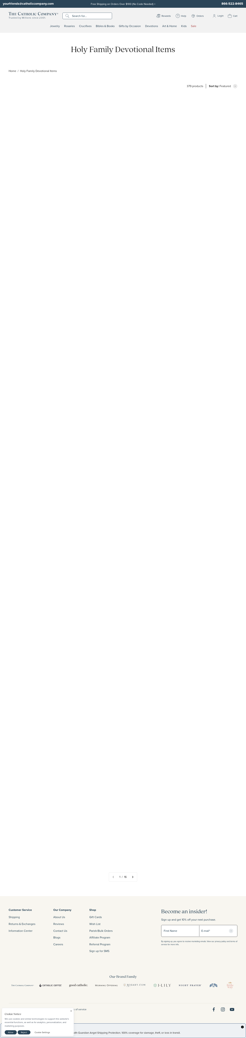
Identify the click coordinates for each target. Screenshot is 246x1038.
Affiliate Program (99, 937)
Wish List (94, 924)
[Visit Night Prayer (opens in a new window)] (190, 985)
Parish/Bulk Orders (101, 931)
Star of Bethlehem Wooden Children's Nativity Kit (40, 273)
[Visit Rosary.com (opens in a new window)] (134, 985)
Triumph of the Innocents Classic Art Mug (113, 569)
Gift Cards (95, 917)
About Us (59, 917)
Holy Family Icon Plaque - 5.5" (105, 760)
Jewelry (55, 26)
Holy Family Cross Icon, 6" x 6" (184, 664)
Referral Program (99, 944)
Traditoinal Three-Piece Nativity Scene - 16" (37, 664)
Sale (193, 26)
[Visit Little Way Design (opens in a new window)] (230, 985)
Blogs (56, 937)
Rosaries (69, 26)
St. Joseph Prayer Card (101, 369)
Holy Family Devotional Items (38, 71)
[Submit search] (67, 16)
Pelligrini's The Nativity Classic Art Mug (189, 469)
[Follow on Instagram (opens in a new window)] (222, 1009)
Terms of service (77, 1009)
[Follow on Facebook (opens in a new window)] (213, 1009)
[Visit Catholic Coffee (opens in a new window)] (50, 985)
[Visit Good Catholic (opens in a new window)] (78, 985)
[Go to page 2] (132, 876)
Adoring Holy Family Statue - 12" (30, 859)
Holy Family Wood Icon (101, 173)
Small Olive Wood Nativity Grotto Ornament (192, 369)
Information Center (20, 931)
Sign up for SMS (99, 951)
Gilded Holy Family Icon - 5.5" (105, 273)
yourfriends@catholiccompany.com (28, 3)
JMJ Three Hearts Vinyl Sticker (106, 664)
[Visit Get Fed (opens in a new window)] (213, 985)
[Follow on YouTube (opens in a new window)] (232, 1009)
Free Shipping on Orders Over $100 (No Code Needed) (123, 4)
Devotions (151, 26)
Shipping (14, 917)
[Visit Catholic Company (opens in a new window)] (23, 985)
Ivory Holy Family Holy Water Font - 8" (111, 859)
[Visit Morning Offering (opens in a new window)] (106, 985)
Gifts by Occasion (130, 26)
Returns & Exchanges (22, 924)
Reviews (58, 924)
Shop (92, 910)
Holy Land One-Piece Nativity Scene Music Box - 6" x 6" (200, 569)
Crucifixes (85, 26)
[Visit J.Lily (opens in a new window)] (162, 985)
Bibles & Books (105, 26)
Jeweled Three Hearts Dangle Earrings (34, 369)
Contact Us (60, 931)
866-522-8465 (232, 3)
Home (12, 71)
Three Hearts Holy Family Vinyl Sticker (189, 173)
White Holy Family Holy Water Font (31, 759)
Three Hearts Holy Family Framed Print (189, 859)
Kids (184, 26)
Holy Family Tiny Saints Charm (184, 273)
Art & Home (169, 26)
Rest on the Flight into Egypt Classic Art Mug (37, 569)
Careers (58, 944)
